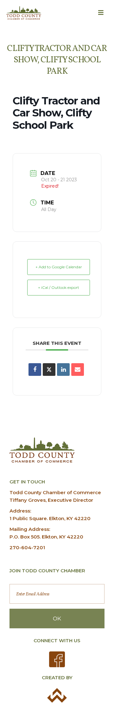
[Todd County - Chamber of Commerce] (23, 13)
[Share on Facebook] (34, 369)
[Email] (77, 369)
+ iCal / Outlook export (58, 287)
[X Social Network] (49, 369)
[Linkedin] (63, 369)
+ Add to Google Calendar (58, 266)
